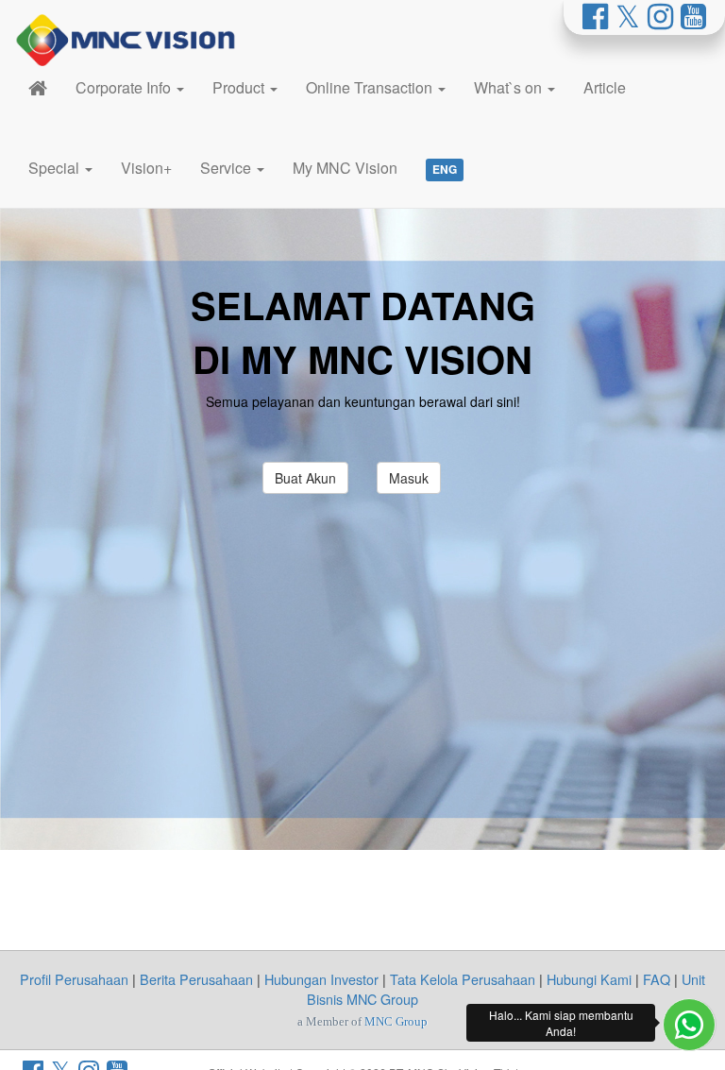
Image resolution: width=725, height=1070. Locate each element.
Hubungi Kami (589, 979)
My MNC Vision (345, 167)
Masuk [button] (409, 477)
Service (227, 167)
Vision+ (146, 167)
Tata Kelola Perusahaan (462, 979)
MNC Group (396, 1021)
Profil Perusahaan (74, 979)
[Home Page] (37, 87)
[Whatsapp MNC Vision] (689, 1024)
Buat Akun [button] (305, 477)
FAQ (656, 979)
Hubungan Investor (321, 979)
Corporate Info (125, 87)
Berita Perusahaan (196, 979)
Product (240, 87)
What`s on (510, 87)
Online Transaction (371, 87)
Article (604, 87)
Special (55, 167)
